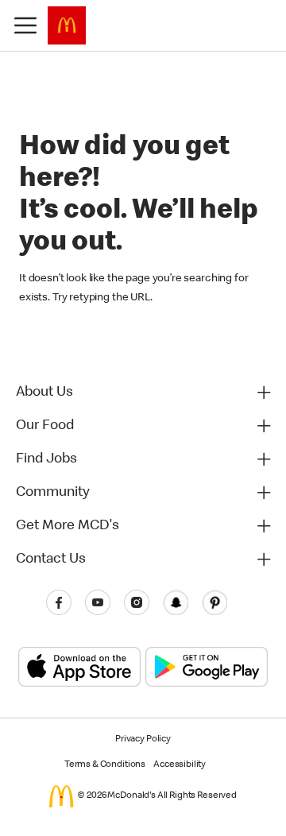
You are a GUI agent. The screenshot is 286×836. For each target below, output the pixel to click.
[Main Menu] (25, 25)
